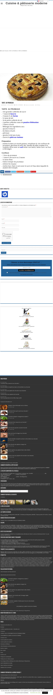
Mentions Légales (4, 648)
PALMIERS (12, 562)
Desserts (6, 50)
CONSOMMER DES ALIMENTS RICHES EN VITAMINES (26, 606)
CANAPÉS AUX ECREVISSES (7, 558)
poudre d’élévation (31, 122)
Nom (3, 219)
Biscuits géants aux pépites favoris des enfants (19, 450)
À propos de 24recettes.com (6, 401)
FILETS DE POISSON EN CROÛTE (33, 560)
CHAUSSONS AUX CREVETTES (17, 558)
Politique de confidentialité (6, 656)
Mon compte (3, 650)
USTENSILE (3, 497)
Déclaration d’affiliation (5, 644)
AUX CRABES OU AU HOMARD (6, 557)
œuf (21, 147)
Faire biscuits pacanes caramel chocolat (17, 427)
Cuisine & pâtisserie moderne (26, 3)
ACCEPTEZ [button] (45, 692)
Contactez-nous (4, 637)
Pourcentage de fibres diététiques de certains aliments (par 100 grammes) (15, 610)
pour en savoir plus (42, 272)
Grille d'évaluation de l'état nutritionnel (8, 571)
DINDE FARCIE (29, 559)
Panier (2, 652)
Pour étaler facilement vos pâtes (26, 332)
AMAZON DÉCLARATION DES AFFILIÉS (8, 574)
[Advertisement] (26, 17)
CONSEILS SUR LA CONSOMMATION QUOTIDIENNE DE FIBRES (13, 520)
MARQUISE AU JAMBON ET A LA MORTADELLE (29, 561)
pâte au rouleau (16, 137)
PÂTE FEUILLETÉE (12, 563)
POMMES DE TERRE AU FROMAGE (20, 562)
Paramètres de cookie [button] (35, 692)
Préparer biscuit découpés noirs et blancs (18, 405)
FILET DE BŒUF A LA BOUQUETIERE (20, 560)
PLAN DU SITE (3, 654)
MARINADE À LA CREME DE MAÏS (15, 561)
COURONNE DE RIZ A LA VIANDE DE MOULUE (31, 558)
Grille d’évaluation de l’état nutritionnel (8, 646)
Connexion (3, 631)
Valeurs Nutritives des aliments (7, 665)
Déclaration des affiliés (25, 688)
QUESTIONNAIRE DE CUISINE (6, 663)
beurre (13, 114)
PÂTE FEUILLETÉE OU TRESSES (21, 563)
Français (41, 1)
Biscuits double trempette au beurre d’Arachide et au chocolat (23, 438)
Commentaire (5, 206)
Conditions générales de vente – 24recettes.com (10, 629)
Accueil (2, 50)
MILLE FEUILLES (40, 561)
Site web (3, 227)
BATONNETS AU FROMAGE (17, 557)
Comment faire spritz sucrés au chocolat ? (18, 411)
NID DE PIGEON (47, 561)
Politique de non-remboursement (7, 658)
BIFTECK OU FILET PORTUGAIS (28, 557)
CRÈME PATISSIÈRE (22, 559)
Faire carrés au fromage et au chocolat (17, 433)
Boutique (2, 627)
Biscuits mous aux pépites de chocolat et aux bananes (21, 455)
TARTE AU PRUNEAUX (13, 50)
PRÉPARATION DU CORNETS (32, 562)
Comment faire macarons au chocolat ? (17, 422)
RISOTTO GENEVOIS (43, 563)
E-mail (3, 223)
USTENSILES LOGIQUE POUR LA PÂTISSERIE (9, 462)
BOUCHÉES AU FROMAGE (39, 557)
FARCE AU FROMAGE (10, 560)
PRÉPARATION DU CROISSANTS (44, 562)
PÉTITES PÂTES (30, 563)
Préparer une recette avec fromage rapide (18, 595)
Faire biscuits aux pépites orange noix (17, 444)
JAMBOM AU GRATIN (4, 561)
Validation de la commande (6, 667)
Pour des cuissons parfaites (26, 339)
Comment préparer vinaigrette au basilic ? (18, 416)
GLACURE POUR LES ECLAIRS (45, 560)
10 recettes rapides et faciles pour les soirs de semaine (21, 601)
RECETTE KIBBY (36, 563)
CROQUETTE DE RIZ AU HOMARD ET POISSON (10, 559)
